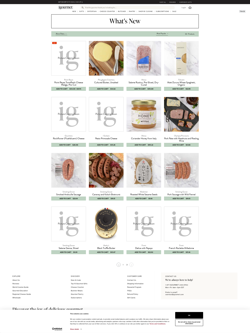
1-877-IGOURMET (176, 285)
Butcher (122, 11)
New (74, 11)
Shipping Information (135, 284)
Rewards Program (134, 287)
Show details (74, 329)
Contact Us (131, 280)
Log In (184, 7)
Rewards (172, 2)
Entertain (92, 11)
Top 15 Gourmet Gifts (79, 284)
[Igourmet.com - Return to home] (66, 7)
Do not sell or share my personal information (189, 322)
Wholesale (16, 298)
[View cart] (190, 7)
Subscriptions (162, 11)
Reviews (15, 284)
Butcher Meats (77, 291)
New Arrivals (76, 280)
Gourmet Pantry (77, 294)
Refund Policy (132, 294)
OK (189, 315)
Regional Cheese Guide (21, 294)
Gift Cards (131, 298)
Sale (174, 11)
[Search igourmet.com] (82, 7)
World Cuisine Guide (20, 287)
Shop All (163, 2)
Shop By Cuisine (146, 11)
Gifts (81, 11)
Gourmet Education (20, 291)
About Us (16, 280)
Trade (242, 11)
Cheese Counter (107, 11)
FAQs (129, 291)
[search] (129, 7)
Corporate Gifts (185, 2)
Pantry (132, 11)
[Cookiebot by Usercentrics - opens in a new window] (57, 329)
